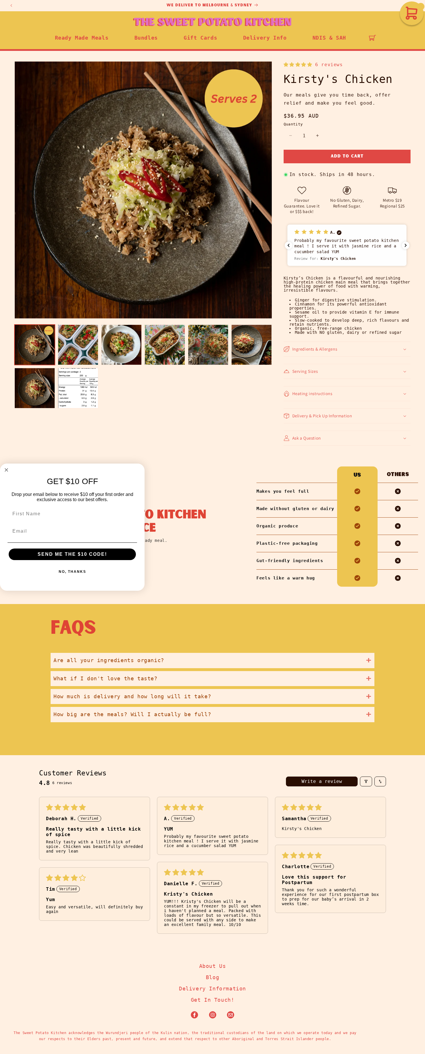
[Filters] (366, 781)
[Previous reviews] (288, 245)
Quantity (293, 124)
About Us (212, 966)
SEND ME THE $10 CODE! (72, 554)
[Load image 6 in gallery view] (251, 345)
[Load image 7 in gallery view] (34, 388)
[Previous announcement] (11, 5)
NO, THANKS (72, 572)
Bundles (146, 38)
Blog (212, 977)
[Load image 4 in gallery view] (165, 345)
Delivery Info (265, 38)
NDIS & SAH (329, 38)
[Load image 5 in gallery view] (208, 345)
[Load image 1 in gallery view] (34, 345)
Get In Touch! (212, 1000)
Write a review (322, 781)
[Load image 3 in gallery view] (121, 345)
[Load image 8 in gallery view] (78, 388)
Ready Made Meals (82, 38)
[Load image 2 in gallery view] (78, 345)
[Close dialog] (6, 469)
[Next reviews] (405, 245)
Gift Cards (200, 38)
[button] (372, 38)
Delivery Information (212, 989)
